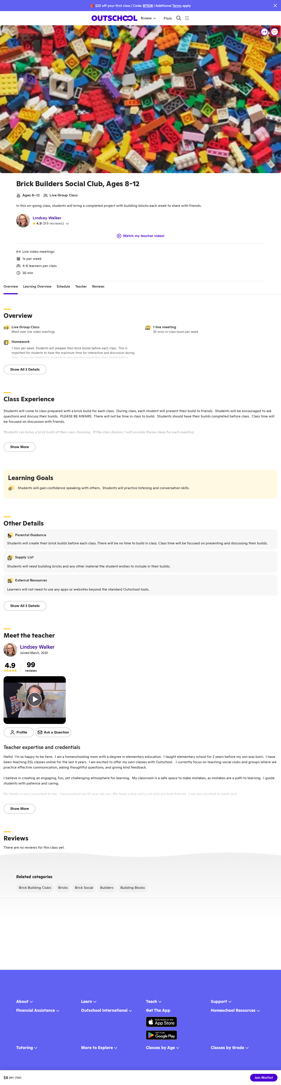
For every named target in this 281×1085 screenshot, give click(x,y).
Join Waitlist (264, 1078)
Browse (146, 18)
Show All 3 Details (25, 369)
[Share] (264, 32)
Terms (176, 6)
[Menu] (187, 18)
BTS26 (148, 6)
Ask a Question (56, 732)
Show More (19, 447)
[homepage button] (114, 18)
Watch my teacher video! (143, 236)
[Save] (274, 32)
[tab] (11, 286)
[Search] (179, 18)
